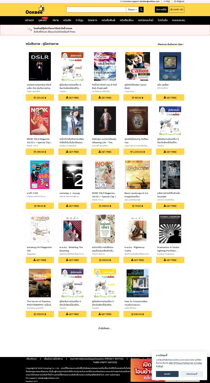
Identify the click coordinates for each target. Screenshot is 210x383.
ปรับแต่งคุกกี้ (191, 374)
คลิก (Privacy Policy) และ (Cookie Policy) (179, 364)
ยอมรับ (167, 374)
